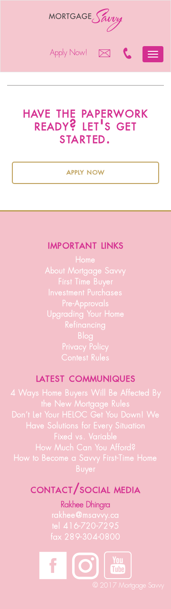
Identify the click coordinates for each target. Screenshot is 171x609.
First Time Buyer (85, 282)
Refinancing (85, 325)
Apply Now (85, 171)
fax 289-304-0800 (86, 537)
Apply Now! (68, 53)
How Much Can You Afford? (86, 448)
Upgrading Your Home (85, 314)
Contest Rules (86, 358)
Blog (86, 336)
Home (85, 260)
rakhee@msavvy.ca (85, 515)
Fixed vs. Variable (85, 437)
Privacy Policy (85, 347)
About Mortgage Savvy (85, 271)
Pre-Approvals (85, 304)
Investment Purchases (85, 293)
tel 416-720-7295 (85, 526)
